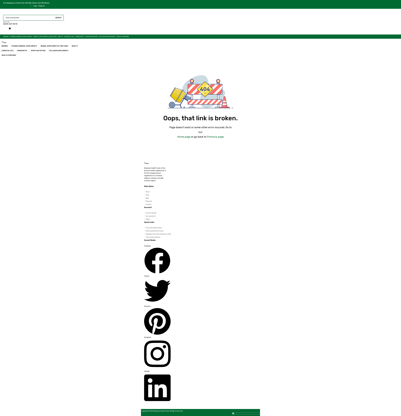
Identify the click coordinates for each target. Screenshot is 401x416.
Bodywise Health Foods (161, 411)
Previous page (215, 136)
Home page (183, 136)
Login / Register (39, 6)
